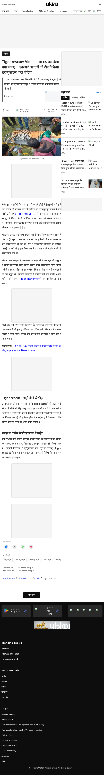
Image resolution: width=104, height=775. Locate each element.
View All (99, 92)
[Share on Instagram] (30, 546)
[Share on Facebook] (6, 546)
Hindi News (9, 578)
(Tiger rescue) (23, 214)
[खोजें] (100, 4)
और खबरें (31, 595)
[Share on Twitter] (14, 546)
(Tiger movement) (30, 279)
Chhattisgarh (25, 578)
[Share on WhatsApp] (22, 546)
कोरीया (6, 54)
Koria (37, 578)
